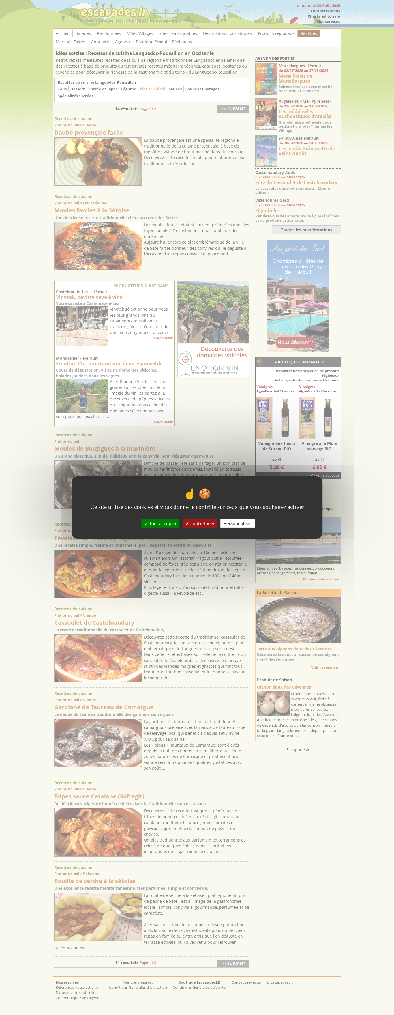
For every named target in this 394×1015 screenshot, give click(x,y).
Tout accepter (162, 523)
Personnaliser (237, 523)
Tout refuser (201, 523)
